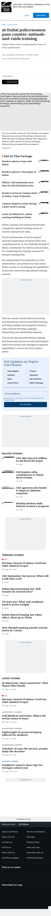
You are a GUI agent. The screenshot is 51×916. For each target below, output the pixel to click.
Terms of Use (9, 400)
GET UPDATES (25, 404)
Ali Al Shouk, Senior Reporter (15, 58)
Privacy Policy (34, 398)
